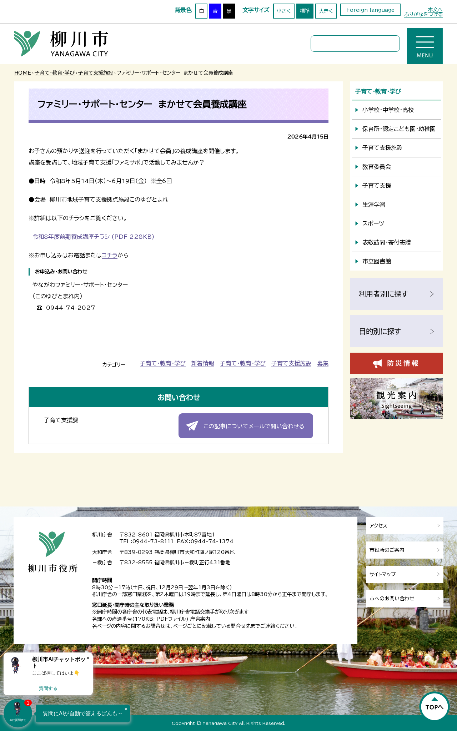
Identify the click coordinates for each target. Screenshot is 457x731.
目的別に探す (380, 331)
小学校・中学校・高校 (388, 110)
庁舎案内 (200, 618)
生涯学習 (373, 204)
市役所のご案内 (387, 550)
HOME (22, 72)
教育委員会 (376, 167)
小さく (284, 11)
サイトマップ (383, 574)
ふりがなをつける (423, 14)
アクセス (378, 525)
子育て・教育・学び (55, 72)
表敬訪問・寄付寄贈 (386, 242)
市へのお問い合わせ (392, 598)
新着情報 (202, 363)
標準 (305, 11)
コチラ (109, 255)
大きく (326, 11)
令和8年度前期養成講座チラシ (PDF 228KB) (93, 237)
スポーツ (373, 223)
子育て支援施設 (95, 72)
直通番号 (122, 618)
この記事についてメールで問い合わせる (254, 426)
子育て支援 (376, 185)
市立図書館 (376, 261)
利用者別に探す (383, 293)
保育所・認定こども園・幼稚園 (399, 129)
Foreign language (370, 9)
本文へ (435, 9)
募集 (322, 363)
